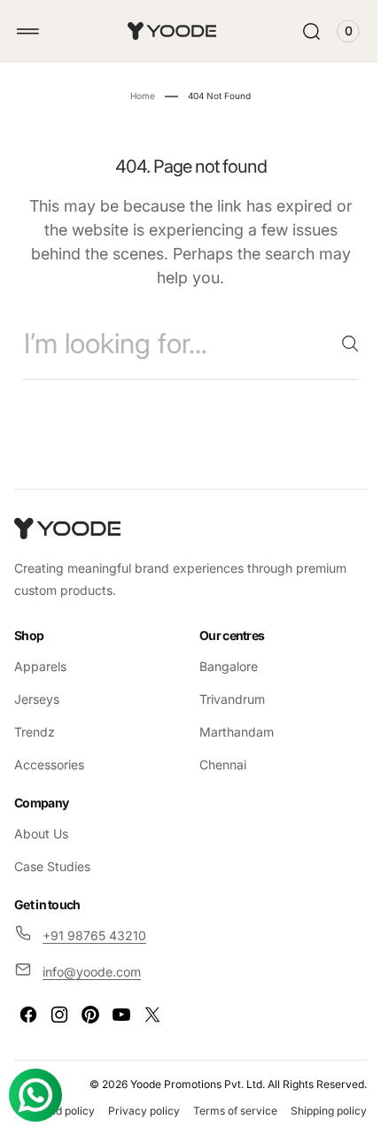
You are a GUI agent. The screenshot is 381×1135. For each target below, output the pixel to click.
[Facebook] (28, 1014)
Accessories (49, 764)
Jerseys (36, 698)
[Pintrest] (90, 1014)
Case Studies (52, 866)
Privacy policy (220, 1110)
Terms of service (311, 1110)
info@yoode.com (92, 971)
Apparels (40, 666)
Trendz (34, 731)
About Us (41, 833)
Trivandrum (226, 698)
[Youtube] (121, 1014)
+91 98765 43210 (94, 934)
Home (136, 95)
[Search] (337, 343)
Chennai (216, 764)
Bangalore (222, 666)
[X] (152, 1014)
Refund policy (137, 1110)
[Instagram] (59, 1014)
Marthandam (230, 731)
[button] (28, 31)
